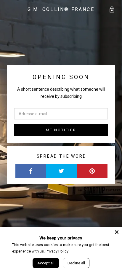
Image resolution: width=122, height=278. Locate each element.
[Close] (117, 232)
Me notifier (61, 130)
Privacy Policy (57, 251)
